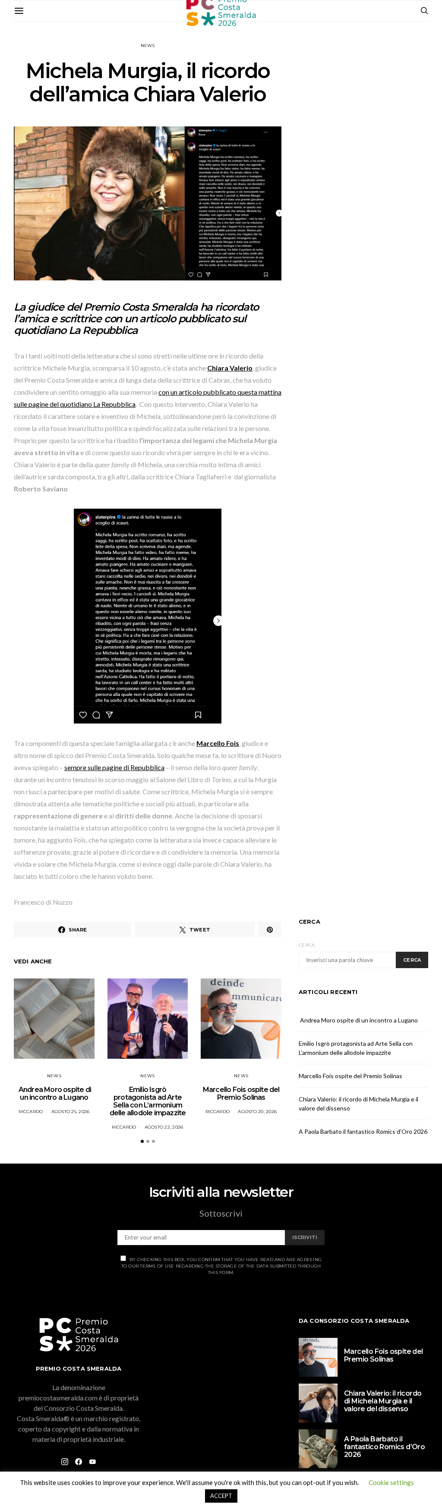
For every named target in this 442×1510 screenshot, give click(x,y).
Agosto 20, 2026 (257, 1111)
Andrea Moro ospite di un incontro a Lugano (54, 1093)
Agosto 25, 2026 (70, 1111)
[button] (142, 1141)
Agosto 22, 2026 (164, 1127)
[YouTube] (92, 1461)
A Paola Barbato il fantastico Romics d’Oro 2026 (363, 1131)
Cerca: (307, 945)
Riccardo (31, 1111)
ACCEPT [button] (221, 1495)
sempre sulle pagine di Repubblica (114, 767)
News (148, 45)
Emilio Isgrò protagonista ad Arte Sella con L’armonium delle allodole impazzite (148, 1101)
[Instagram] (65, 1461)
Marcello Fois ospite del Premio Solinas (241, 1093)
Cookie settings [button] (391, 1482)
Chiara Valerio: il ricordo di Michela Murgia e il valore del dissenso (382, 1401)
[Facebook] (79, 1461)
